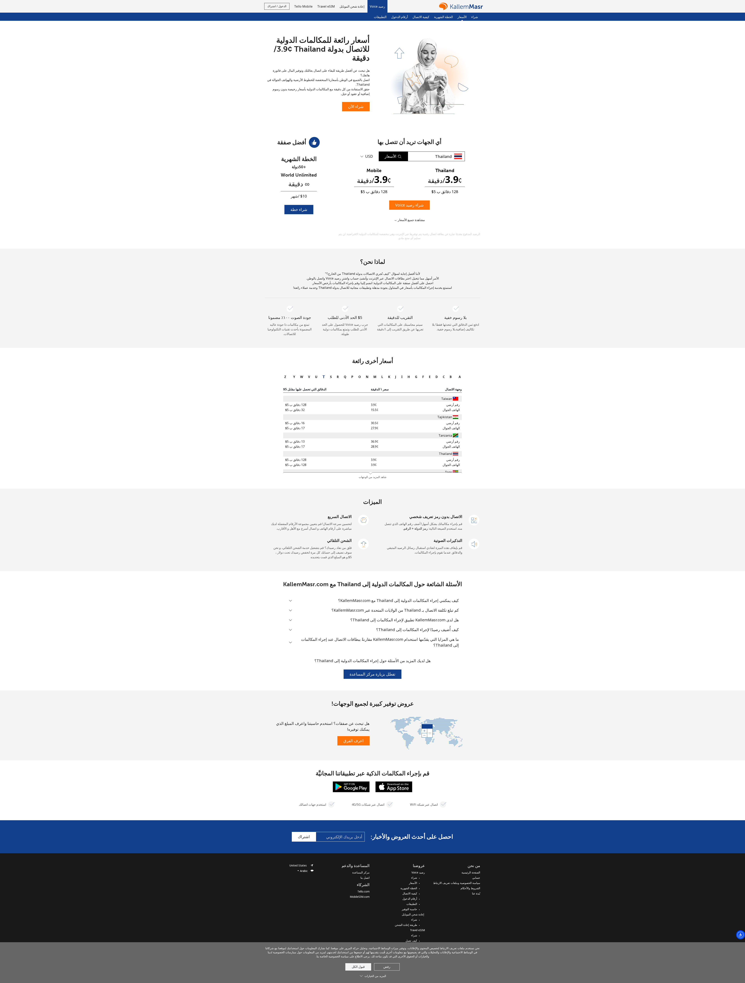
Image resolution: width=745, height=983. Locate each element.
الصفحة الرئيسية (471, 872)
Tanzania (445, 435)
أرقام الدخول (399, 17)
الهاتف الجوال (451, 410)
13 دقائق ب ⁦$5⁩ (295, 441)
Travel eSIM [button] (326, 6)
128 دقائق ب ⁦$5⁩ (295, 405)
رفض (386, 967)
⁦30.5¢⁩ (374, 423)
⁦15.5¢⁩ (374, 410)
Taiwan (446, 399)
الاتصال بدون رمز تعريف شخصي (435, 516)
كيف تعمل (411, 940)
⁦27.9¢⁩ (374, 428)
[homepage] (460, 6)
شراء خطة (298, 209)
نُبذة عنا (476, 893)
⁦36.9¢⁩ (374, 441)
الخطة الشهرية (443, 17)
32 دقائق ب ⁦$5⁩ (295, 410)
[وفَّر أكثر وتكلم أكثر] (426, 733)
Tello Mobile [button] (303, 6)
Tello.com (363, 891)
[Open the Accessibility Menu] (740, 934)
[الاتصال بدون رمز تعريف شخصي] (474, 520)
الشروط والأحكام (470, 888)
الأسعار (413, 883)
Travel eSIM (417, 930)
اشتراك (304, 836)
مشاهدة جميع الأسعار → (409, 220)
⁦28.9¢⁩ (374, 446)
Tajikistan (444, 417)
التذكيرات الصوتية (448, 540)
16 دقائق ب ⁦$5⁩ (295, 423)
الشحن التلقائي (339, 540)
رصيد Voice (418, 872)
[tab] (459, 376)
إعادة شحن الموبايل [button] (352, 6)
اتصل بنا (365, 877)
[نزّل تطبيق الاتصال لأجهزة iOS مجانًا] (393, 786)
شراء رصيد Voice (409, 205)
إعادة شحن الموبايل (413, 914)
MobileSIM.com (360, 897)
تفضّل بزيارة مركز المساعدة (372, 674)
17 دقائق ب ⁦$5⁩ (295, 428)
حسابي (476, 877)
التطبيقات (380, 17)
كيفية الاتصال (420, 17)
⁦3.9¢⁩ (374, 405)
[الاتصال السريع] (364, 520)
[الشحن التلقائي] (364, 544)
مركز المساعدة (361, 872)
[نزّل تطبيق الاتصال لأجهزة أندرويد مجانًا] (351, 786)
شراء (474, 17)
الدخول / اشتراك (276, 6)
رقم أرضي (453, 405)
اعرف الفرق (353, 740)
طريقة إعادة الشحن (406, 925)
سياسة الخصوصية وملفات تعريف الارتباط (456, 883)
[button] (377, 6)
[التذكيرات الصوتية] (474, 544)
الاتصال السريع (340, 516)
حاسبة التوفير (409, 909)
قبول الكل (358, 967)
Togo (448, 472)
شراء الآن (356, 106)
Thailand (445, 454)
